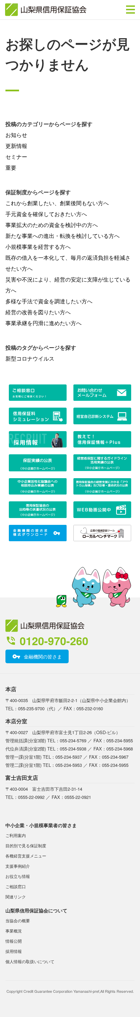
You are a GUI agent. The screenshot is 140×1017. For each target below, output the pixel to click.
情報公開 (13, 941)
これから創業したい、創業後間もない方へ (57, 203)
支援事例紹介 (17, 866)
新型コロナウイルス (29, 358)
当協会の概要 (17, 920)
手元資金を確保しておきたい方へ (46, 214)
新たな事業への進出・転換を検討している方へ (62, 236)
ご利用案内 (15, 835)
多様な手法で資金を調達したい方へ (48, 301)
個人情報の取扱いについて (29, 961)
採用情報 (13, 951)
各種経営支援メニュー (25, 856)
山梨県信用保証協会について (36, 910)
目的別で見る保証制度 (25, 845)
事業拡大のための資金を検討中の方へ (51, 225)
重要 (10, 167)
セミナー (16, 157)
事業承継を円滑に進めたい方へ (43, 323)
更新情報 (16, 146)
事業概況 (13, 930)
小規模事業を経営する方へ (38, 247)
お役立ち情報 (17, 876)
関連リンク (15, 896)
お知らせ (16, 135)
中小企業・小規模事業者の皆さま (41, 825)
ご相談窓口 (15, 886)
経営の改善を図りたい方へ (38, 312)
